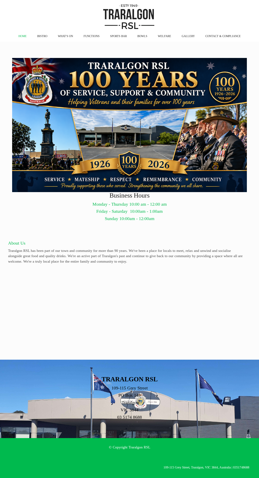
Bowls (142, 36)
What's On (65, 36)
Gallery (188, 36)
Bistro (42, 36)
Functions (92, 36)
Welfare (164, 36)
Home (22, 36)
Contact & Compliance (223, 36)
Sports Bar (118, 36)
